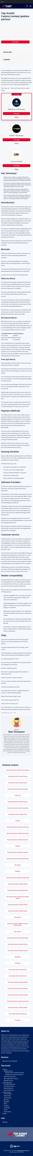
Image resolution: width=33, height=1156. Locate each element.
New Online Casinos (10, 1076)
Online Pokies (8, 1094)
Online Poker (8, 1098)
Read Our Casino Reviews (10, 1061)
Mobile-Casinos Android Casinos (14, 1072)
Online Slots (7, 1096)
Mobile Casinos (8, 1071)
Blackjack (6, 1102)
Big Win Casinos (8, 1080)
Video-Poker (7, 1112)
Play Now (15, 42)
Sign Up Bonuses (9, 1090)
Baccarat (6, 1100)
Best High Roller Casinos (11, 1078)
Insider (5, 1113)
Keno (5, 1104)
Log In (2, 1)
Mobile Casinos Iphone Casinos (14, 1074)
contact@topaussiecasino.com (22, 1150)
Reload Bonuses (8, 1088)
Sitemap (5, 1122)
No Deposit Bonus (9, 1086)
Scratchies (7, 1108)
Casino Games (7, 1092)
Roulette (6, 1106)
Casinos (5, 1069)
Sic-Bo (5, 1110)
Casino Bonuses (7, 1082)
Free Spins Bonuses (9, 1084)
